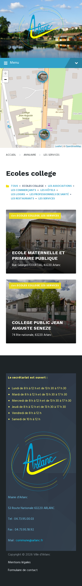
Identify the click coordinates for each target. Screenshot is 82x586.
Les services (52, 155)
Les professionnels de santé (49, 194)
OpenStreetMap (73, 146)
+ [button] (5, 73)
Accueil (11, 155)
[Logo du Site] (41, 50)
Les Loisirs (18, 194)
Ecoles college (28, 215)
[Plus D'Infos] (41, 242)
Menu (14, 63)
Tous (14, 186)
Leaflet (58, 146)
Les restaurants (22, 198)
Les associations (60, 186)
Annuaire (30, 155)
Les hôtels (47, 190)
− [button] (5, 79)
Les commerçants (23, 190)
